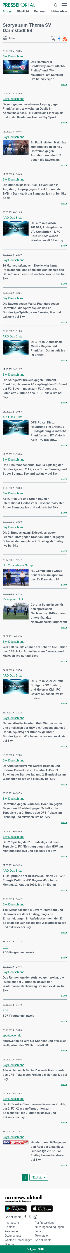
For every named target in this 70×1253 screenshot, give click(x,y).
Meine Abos (59, 11)
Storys (7, 11)
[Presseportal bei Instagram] (34, 1216)
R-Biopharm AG (13, 599)
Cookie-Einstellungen (18, 1239)
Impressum (12, 1222)
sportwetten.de (12, 1035)
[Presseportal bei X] (28, 1217)
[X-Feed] (53, 38)
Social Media (43, 1239)
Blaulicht (23, 11)
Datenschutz (13, 1235)
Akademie (11, 1231)
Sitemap (10, 1244)
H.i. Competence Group (18, 565)
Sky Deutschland (13, 56)
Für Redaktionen (45, 1222)
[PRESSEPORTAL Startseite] (19, 5)
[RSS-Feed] (65, 38)
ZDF (5, 946)
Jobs (38, 1231)
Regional (40, 11)
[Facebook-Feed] (59, 38)
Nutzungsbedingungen (49, 1227)
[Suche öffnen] (56, 5)
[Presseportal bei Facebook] (24, 1217)
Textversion (42, 1235)
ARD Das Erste (12, 217)
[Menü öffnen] (64, 5)
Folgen (31, 1249)
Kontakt (10, 1227)
